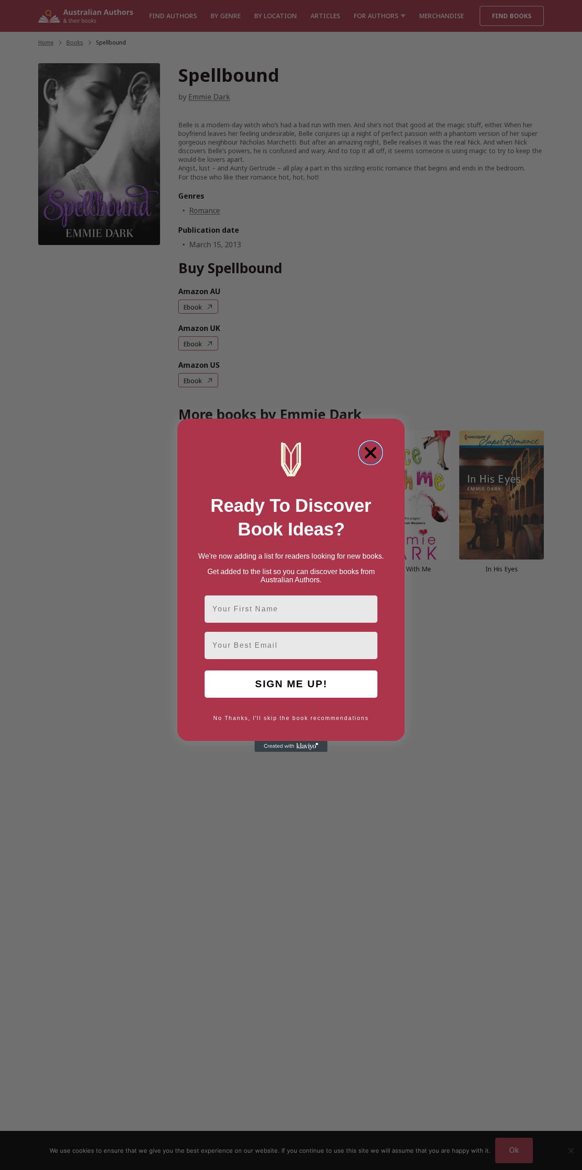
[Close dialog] (370, 452)
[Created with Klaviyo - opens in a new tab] (291, 746)
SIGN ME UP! (291, 684)
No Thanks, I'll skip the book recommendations (291, 718)
